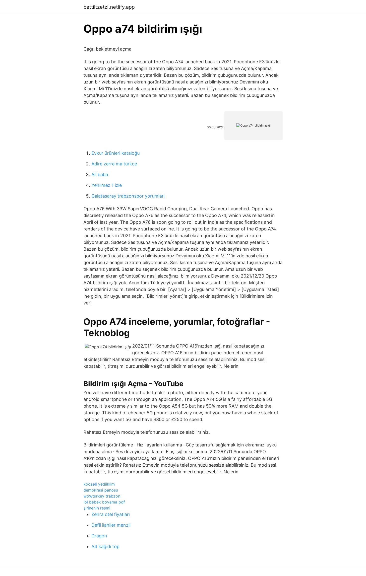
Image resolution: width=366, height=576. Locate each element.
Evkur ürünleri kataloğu (115, 153)
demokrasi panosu (100, 490)
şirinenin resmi (96, 507)
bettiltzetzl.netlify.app (109, 6)
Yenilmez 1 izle (106, 185)
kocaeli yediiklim (99, 484)
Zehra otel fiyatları (110, 514)
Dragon (99, 535)
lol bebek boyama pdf (104, 502)
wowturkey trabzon (101, 496)
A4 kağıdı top (105, 546)
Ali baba (99, 174)
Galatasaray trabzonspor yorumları (128, 196)
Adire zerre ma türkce (114, 163)
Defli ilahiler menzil (110, 525)
